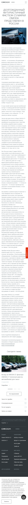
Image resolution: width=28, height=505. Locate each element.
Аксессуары (17, 443)
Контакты (16, 469)
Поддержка (5, 456)
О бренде (16, 453)
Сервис (3, 453)
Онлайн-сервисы (18, 465)
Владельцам (5, 450)
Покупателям (17, 434)
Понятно (6, 501)
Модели (4, 434)
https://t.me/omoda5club (8, 345)
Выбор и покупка (18, 437)
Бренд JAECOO (18, 456)
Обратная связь (18, 462)
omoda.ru (18, 336)
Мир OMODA (17, 450)
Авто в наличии (6, 469)
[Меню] (26, 2)
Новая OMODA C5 (6, 437)
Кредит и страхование (20, 440)
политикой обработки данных (10, 481)
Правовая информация (20, 459)
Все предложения (14, 394)
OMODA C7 (4, 440)
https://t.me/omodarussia (8, 343)
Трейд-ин (16, 446)
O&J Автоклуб (5, 459)
